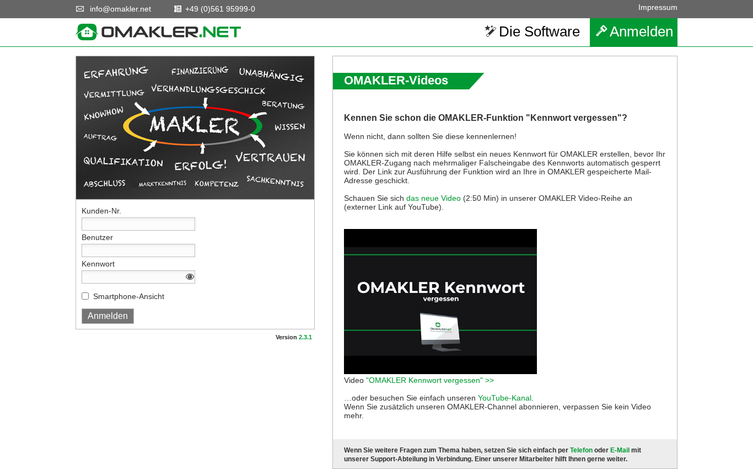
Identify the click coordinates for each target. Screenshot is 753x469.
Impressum (657, 7)
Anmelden (641, 31)
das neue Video (433, 198)
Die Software (539, 31)
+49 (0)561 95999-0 (220, 8)
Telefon (581, 450)
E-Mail (620, 450)
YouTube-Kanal (504, 397)
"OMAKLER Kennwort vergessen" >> (430, 380)
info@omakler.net (120, 8)
